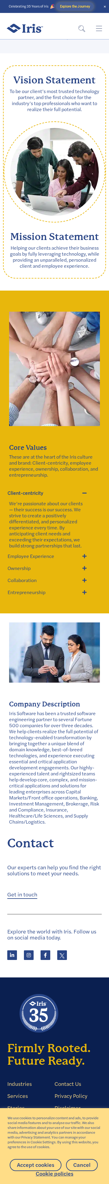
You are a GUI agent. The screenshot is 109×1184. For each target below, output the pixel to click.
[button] (48, 493)
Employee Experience (31, 556)
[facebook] (45, 955)
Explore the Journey (74, 6)
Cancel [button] (82, 1165)
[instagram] (29, 955)
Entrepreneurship (26, 592)
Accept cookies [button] (35, 1165)
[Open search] (82, 28)
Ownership (19, 568)
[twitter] (62, 955)
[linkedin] (12, 955)
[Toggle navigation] (99, 28)
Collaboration (22, 580)
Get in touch (22, 894)
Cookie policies (54, 1173)
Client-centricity (25, 493)
